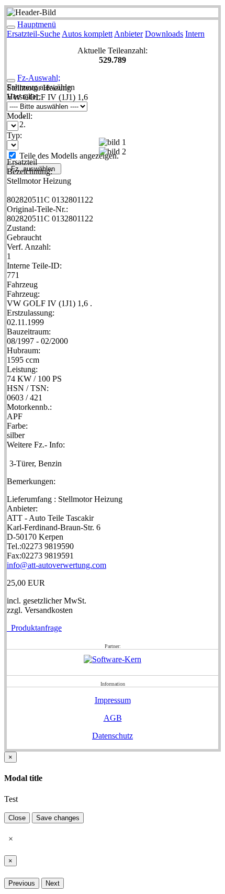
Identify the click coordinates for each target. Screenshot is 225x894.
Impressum (113, 700)
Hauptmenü (36, 24)
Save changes (58, 818)
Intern (195, 33)
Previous (21, 883)
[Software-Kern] (112, 659)
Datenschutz (112, 735)
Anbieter (128, 33)
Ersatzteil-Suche (33, 33)
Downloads (164, 33)
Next (53, 883)
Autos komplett (87, 33)
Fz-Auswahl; (38, 77)
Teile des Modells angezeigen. (68, 155)
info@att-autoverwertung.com (56, 565)
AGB (113, 717)
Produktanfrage (34, 627)
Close (17, 818)
